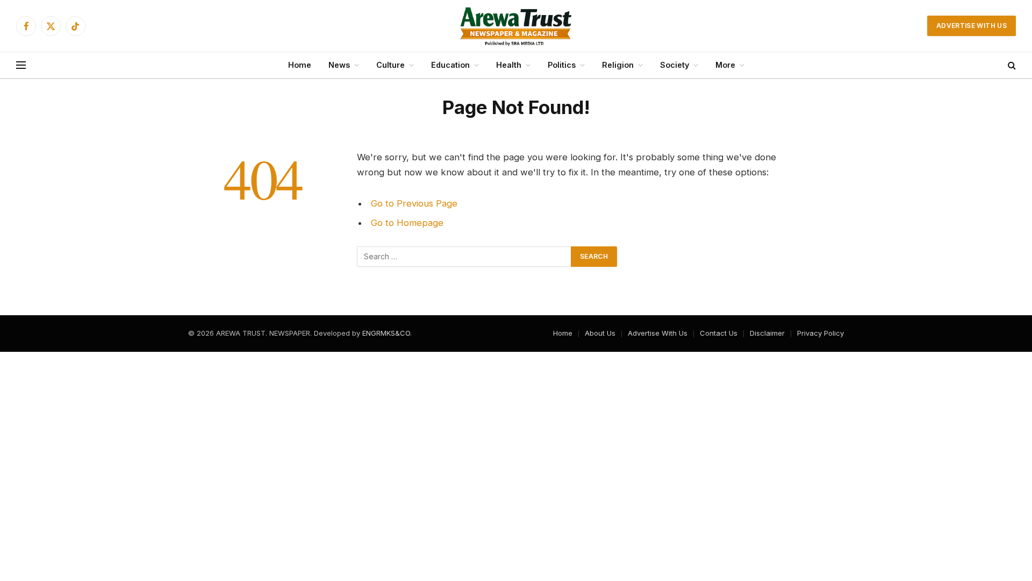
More (725, 64)
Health (508, 64)
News (339, 64)
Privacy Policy (820, 333)
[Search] (1011, 65)
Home (299, 64)
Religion (618, 64)
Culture (390, 64)
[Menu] (21, 65)
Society (674, 64)
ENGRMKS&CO (386, 333)
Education (450, 64)
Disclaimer (767, 333)
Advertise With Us (971, 26)
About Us (600, 333)
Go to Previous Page (414, 203)
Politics (562, 64)
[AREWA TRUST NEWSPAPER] (516, 26)
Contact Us (718, 333)
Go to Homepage (407, 222)
